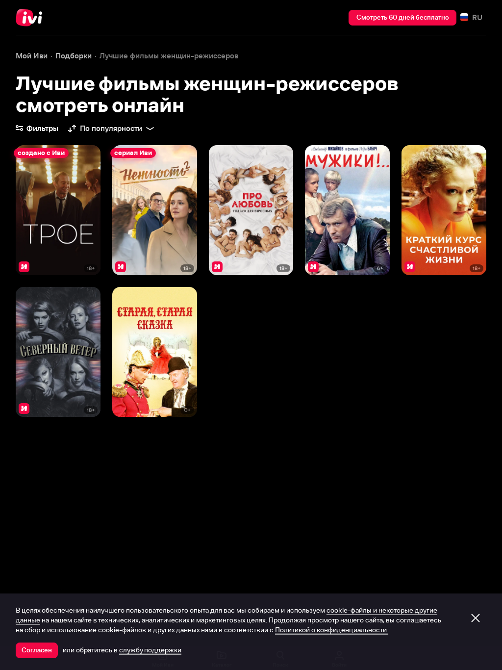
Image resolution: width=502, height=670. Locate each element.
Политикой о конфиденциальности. (331, 630)
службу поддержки (150, 650)
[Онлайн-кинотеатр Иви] (32, 17)
